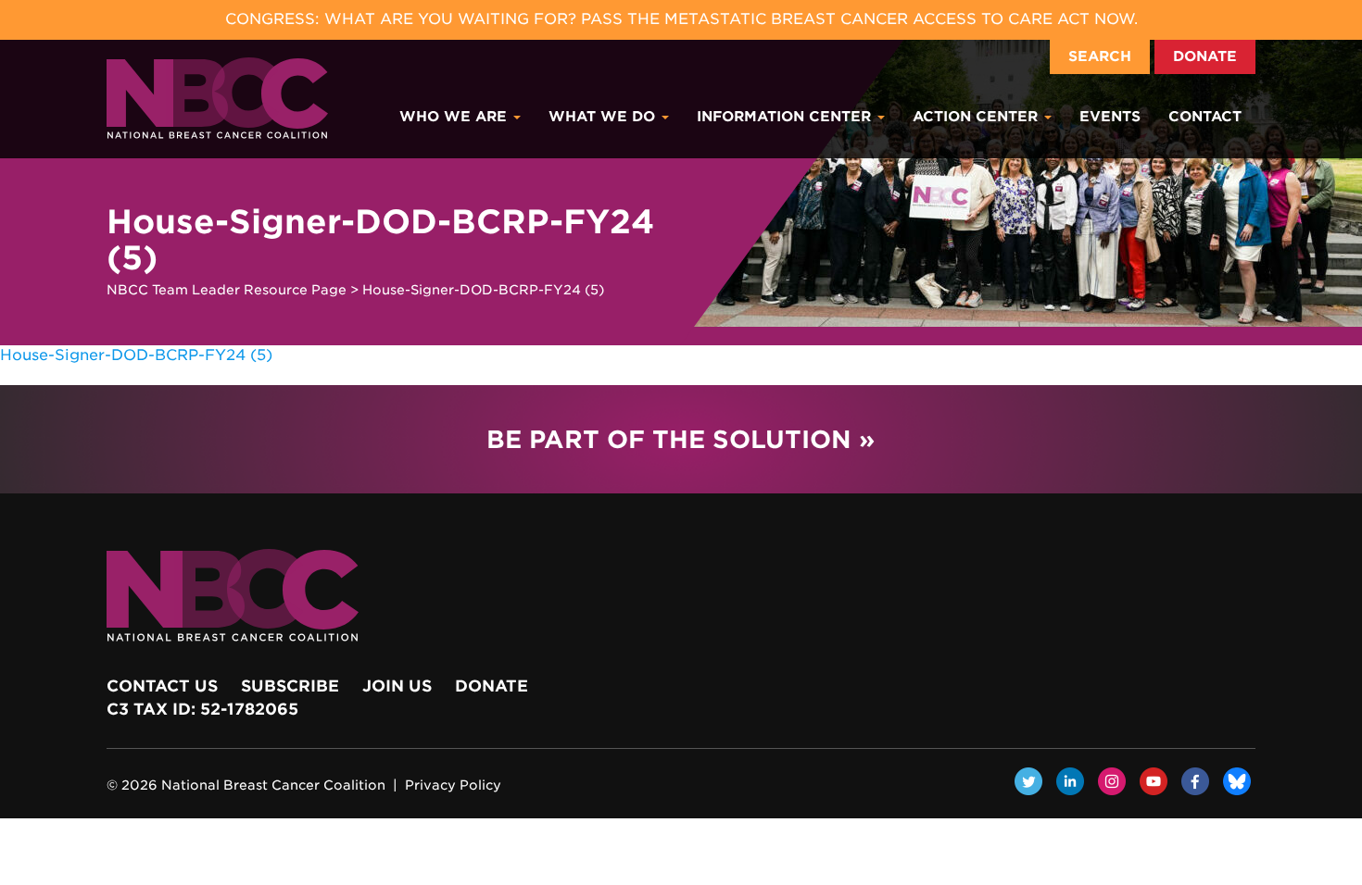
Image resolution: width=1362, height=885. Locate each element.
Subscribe (290, 686)
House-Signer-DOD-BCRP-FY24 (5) (136, 355)
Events (1110, 116)
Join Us (397, 686)
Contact (1205, 116)
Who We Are (455, 116)
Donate (1205, 56)
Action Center (977, 116)
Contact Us (162, 686)
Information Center (786, 116)
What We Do (604, 116)
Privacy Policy (453, 785)
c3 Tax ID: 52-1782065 (202, 709)
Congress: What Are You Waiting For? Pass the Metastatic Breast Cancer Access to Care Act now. (681, 19)
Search (1099, 56)
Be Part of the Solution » (680, 439)
